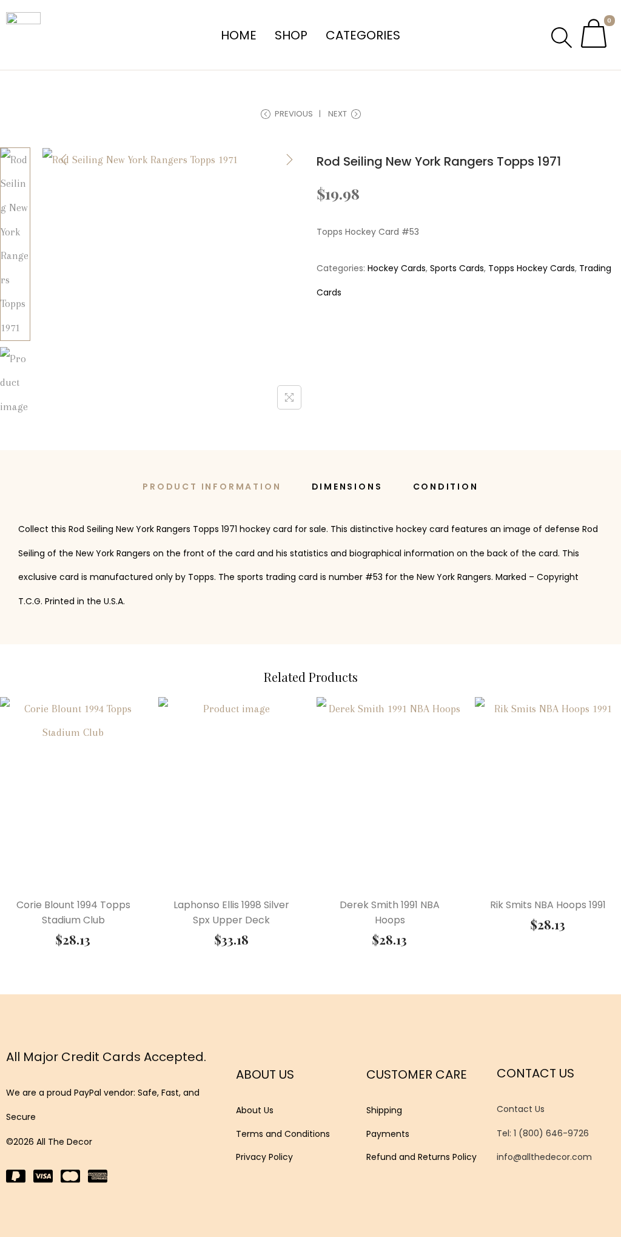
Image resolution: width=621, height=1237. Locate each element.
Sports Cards (457, 268)
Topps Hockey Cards (531, 268)
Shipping (384, 1110)
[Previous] (64, 159)
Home (239, 35)
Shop (291, 35)
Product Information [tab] (212, 486)
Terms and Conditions (283, 1134)
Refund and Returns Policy (421, 1157)
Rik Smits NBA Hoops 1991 (548, 905)
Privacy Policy (264, 1157)
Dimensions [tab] (347, 486)
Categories (363, 35)
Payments (387, 1134)
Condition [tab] (445, 486)
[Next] (289, 159)
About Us (255, 1110)
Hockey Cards (397, 268)
